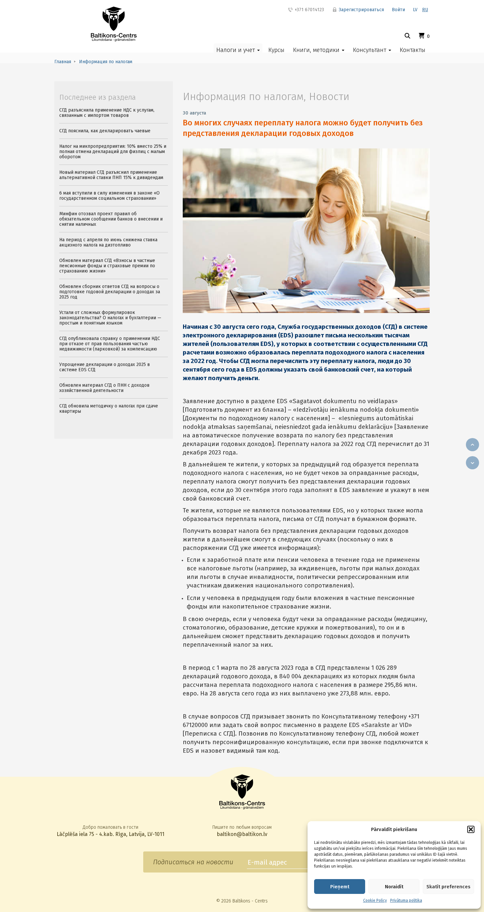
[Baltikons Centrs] (114, 24)
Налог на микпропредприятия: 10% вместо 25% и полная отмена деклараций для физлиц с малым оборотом (112, 151)
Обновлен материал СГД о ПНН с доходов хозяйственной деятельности (104, 387)
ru (425, 9)
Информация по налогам (243, 96)
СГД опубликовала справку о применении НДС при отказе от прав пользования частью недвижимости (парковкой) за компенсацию (109, 344)
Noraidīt (394, 887)
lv (415, 9)
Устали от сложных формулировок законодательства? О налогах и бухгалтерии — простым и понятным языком (110, 318)
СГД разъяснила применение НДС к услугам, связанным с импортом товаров (106, 112)
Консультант (370, 50)
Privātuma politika (406, 900)
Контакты (412, 50)
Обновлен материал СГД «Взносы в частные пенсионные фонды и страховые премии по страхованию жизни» (107, 266)
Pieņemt (339, 887)
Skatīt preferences (448, 887)
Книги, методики (317, 50)
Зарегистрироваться (360, 9)
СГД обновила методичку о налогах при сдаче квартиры (108, 408)
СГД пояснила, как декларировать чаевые (104, 131)
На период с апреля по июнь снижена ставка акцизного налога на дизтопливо (108, 242)
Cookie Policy (375, 900)
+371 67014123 (308, 9)
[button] (471, 829)
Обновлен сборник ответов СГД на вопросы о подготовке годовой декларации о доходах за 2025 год (109, 292)
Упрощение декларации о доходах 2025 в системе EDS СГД (104, 367)
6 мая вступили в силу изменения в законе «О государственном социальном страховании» (109, 195)
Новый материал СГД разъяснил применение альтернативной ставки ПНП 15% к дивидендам (111, 174)
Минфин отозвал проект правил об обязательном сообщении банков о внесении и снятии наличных (111, 219)
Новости (329, 96)
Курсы (276, 50)
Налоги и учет (236, 50)
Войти (398, 9)
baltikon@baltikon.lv (242, 834)
